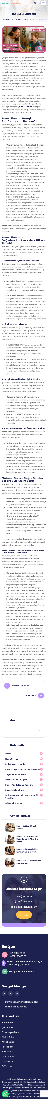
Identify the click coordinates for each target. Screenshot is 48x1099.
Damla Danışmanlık (15, 1002)
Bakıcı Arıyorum (20, 685)
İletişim (24, 914)
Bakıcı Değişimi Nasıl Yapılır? (26, 827)
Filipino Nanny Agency (16, 1006)
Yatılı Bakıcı (7, 1061)
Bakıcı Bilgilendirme (14, 790)
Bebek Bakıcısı (8, 1022)
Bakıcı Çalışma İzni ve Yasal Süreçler (22, 769)
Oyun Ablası (8, 1056)
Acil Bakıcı (30, 695)
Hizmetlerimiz (22, 19)
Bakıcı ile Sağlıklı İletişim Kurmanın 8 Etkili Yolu (27, 850)
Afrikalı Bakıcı (8, 1042)
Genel (8, 753)
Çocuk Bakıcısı (9, 1027)
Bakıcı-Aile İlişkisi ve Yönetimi (19, 785)
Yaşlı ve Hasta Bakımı (15, 774)
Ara (12, 720)
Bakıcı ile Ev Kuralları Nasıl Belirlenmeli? (28, 862)
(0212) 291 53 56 (24, 896)
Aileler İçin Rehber (13, 803)
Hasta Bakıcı (8, 1046)
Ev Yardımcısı (8, 1066)
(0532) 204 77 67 (24, 902)
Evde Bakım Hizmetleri (15, 764)
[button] (43, 3)
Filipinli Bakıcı (31, 1002)
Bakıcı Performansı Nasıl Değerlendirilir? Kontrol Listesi (27, 839)
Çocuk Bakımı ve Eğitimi (16, 779)
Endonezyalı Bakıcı (11, 1032)
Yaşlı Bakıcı (7, 1051)
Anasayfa (5, 19)
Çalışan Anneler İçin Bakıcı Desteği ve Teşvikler (23, 796)
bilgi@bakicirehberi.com (24, 907)
